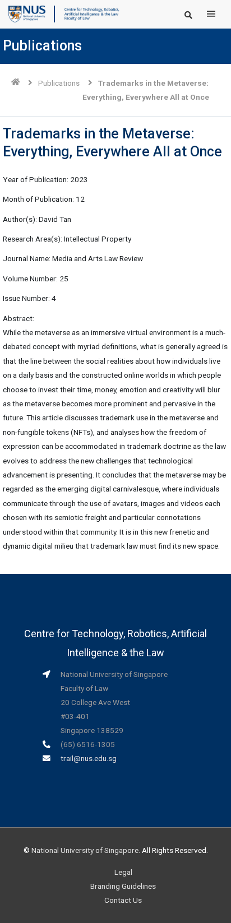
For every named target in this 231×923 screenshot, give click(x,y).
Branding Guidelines (123, 886)
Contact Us (123, 900)
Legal (123, 872)
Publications (59, 82)
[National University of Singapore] (26, 13)
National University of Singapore (84, 850)
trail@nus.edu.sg (89, 758)
